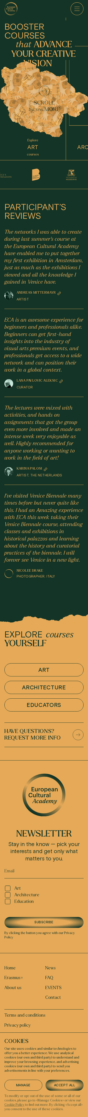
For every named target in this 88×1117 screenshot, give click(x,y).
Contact (53, 997)
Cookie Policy (14, 1105)
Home (10, 968)
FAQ (49, 977)
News (50, 968)
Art (17, 888)
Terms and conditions (24, 1015)
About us (13, 987)
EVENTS (53, 987)
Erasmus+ (13, 977)
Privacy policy (17, 1025)
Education (24, 901)
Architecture (26, 895)
